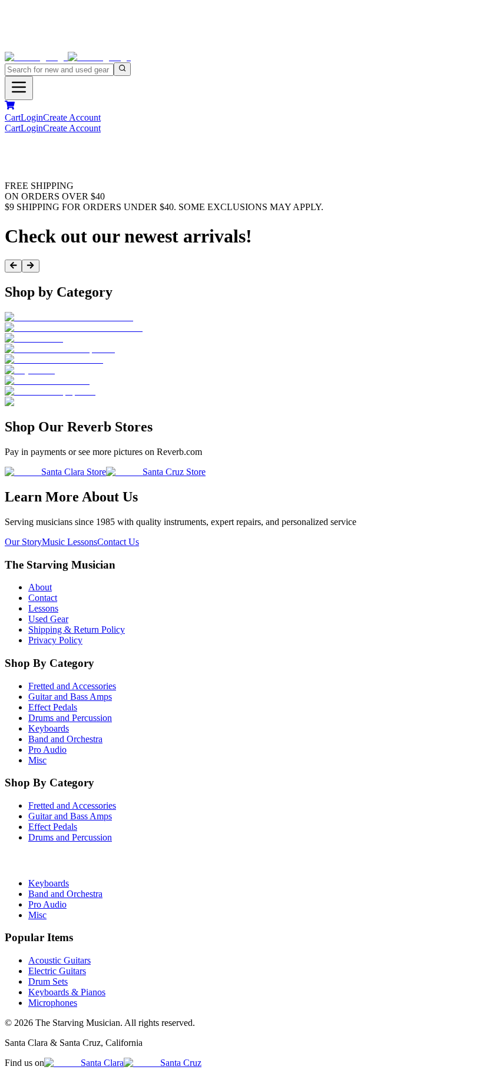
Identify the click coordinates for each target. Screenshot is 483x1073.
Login (32, 117)
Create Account (72, 117)
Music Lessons (69, 542)
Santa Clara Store (73, 472)
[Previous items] (13, 266)
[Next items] (30, 266)
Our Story (23, 542)
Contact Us (118, 542)
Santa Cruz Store (174, 472)
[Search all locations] (122, 68)
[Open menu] (19, 88)
